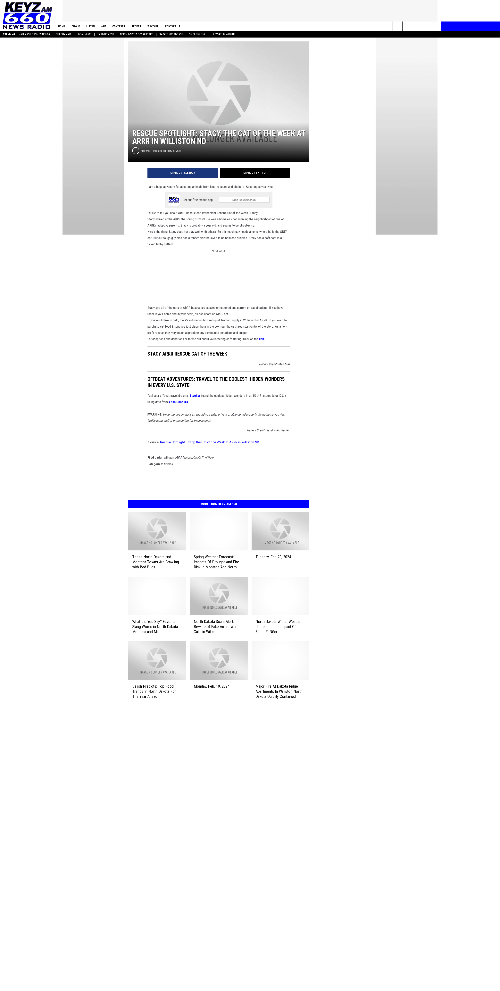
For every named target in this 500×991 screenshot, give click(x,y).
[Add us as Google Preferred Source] (407, 26)
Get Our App (63, 34)
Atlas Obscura (178, 402)
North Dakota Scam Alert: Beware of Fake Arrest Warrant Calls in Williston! (218, 626)
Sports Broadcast (171, 34)
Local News (84, 34)
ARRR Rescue (183, 457)
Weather (153, 26)
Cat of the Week (203, 457)
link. (262, 339)
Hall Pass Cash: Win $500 (34, 34)
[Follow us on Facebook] (417, 26)
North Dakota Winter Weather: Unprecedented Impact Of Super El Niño (279, 626)
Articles (168, 464)
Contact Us (172, 26)
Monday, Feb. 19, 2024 (211, 686)
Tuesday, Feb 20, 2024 (273, 557)
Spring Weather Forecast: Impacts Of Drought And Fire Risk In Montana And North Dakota (216, 562)
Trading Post (105, 34)
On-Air (75, 26)
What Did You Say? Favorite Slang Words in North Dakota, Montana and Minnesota (155, 626)
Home (61, 26)
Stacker (195, 396)
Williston (169, 457)
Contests (118, 26)
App (103, 26)
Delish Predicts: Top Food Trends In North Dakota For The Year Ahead (154, 691)
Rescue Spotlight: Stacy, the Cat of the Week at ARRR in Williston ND (209, 442)
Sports (136, 26)
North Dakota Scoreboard (136, 34)
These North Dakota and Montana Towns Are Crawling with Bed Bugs (155, 562)
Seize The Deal (198, 34)
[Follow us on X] (436, 26)
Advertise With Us (224, 34)
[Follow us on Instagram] (427, 26)
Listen (90, 26)
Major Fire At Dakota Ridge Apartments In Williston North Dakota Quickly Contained (279, 691)
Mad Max (146, 150)
